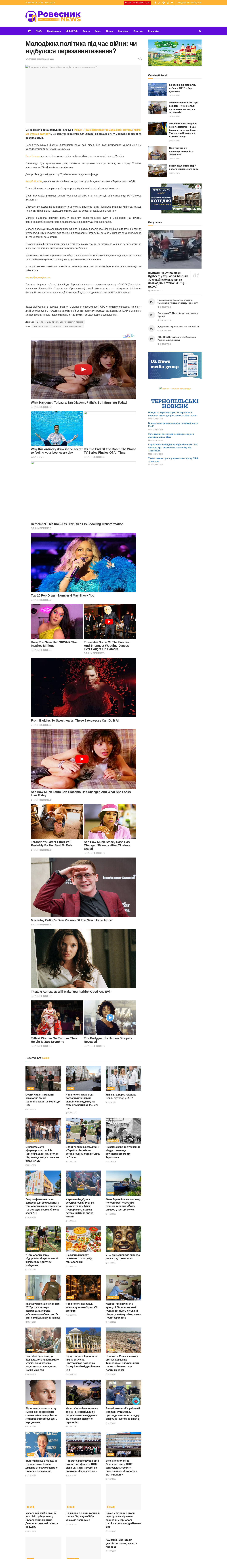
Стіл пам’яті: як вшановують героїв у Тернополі (181, 151)
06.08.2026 (31, 1322)
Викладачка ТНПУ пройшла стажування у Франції (178, 314)
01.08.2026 (71, 1426)
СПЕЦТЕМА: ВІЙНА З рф (138, 2)
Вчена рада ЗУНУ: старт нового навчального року (183, 167)
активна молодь (41, 326)
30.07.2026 (71, 1475)
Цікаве (109, 30)
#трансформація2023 (37, 277)
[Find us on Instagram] (168, 2)
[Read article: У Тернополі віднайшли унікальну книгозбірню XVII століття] (83, 1287)
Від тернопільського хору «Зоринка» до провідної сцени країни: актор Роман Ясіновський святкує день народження (41, 1415)
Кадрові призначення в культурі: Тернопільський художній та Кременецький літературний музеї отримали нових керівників (123, 1310)
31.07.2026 (111, 1423)
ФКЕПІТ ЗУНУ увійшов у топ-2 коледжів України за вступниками (177, 338)
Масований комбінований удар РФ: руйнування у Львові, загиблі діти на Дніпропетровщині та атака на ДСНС (41, 1520)
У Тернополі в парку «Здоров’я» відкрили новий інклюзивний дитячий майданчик (41, 1260)
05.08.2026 (71, 1315)
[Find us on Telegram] (163, 2)
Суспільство (54, 30)
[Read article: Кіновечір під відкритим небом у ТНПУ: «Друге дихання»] (157, 89)
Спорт (98, 30)
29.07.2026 (71, 1524)
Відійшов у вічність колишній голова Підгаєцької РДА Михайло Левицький (83, 1516)
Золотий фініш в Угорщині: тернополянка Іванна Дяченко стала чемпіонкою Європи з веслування (41, 1466)
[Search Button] (200, 31)
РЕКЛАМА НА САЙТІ (34, 2)
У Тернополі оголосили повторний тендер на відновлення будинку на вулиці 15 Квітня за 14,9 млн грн (82, 1101)
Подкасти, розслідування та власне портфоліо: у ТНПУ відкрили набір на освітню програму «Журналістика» (82, 1466)
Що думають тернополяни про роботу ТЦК (178, 326)
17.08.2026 (71, 1220)
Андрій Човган (33, 181)
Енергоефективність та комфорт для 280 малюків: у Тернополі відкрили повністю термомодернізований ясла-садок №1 (43, 1206)
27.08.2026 (31, 1109)
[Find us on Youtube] (172, 2)
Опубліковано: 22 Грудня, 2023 (39, 58)
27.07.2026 (111, 1551)
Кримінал (123, 30)
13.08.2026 (31, 1269)
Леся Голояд (32, 156)
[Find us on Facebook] (155, 2)
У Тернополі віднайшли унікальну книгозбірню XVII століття (82, 1307)
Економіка (153, 30)
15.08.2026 (111, 1214)
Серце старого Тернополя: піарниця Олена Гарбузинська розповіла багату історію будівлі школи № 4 (83, 1363)
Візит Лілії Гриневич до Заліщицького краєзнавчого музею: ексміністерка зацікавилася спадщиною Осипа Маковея (42, 1363)
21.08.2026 (111, 1161)
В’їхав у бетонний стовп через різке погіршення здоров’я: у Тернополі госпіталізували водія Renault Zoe (123, 1520)
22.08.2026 (31, 1165)
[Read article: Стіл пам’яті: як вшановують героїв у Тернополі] (157, 153)
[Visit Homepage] (53, 16)
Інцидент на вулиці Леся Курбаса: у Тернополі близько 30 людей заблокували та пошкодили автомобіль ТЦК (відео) (168, 279)
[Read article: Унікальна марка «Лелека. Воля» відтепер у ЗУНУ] (123, 1078)
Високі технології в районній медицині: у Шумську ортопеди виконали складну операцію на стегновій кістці (123, 1413)
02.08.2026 (71, 1374)
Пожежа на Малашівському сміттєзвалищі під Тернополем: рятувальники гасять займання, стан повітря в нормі (122, 1363)
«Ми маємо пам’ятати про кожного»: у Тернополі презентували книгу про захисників (183, 107)
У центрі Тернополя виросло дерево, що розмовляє (123, 1256)
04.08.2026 (111, 1322)
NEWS (39, 30)
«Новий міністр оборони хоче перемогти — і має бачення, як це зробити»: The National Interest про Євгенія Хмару (183, 130)
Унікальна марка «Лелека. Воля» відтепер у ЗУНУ (121, 1096)
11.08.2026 (71, 1266)
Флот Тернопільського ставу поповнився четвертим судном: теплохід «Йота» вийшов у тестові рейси (123, 1204)
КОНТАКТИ (50, 2)
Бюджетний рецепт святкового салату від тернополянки (79, 1258)
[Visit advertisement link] (175, 53)
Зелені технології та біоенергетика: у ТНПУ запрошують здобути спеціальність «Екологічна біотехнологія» (121, 1467)
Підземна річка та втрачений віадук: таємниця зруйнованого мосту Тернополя (123, 1152)
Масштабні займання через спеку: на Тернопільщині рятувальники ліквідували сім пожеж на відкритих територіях (82, 1415)
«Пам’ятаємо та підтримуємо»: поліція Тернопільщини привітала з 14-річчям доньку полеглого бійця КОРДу (42, 1153)
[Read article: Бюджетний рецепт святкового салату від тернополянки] (83, 1239)
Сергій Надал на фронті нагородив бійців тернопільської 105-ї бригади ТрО (42, 1100)
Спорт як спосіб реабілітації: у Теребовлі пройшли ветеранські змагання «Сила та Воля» (83, 1152)
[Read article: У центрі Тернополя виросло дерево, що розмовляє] (123, 1239)
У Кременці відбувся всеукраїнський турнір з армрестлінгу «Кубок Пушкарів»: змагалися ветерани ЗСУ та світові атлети (80, 1207)
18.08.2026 (31, 1217)
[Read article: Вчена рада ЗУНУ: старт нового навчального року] (157, 170)
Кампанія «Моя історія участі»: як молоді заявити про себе (121, 1543)
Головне (57, 326)
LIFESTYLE (72, 30)
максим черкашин (73, 326)
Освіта (86, 30)
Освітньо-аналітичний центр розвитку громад (60, 321)
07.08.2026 (111, 1262)
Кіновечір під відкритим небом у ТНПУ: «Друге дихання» (182, 88)
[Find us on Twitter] (159, 2)
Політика (138, 30)
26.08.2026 (71, 1112)
